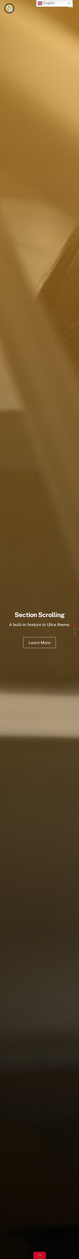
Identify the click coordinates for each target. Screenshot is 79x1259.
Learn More (40, 642)
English (49, 3)
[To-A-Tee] (9, 12)
